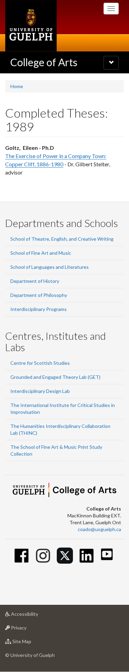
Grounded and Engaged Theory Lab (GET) (55, 377)
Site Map (32, 643)
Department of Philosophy (38, 295)
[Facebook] (21, 556)
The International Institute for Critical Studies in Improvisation (62, 408)
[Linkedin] (86, 556)
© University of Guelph (30, 655)
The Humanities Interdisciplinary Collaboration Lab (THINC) (60, 429)
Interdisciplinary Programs (38, 309)
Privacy (29, 629)
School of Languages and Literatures (49, 267)
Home (16, 86)
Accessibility (35, 616)
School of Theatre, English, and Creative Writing (62, 239)
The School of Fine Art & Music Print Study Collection (56, 450)
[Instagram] (43, 556)
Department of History (34, 281)
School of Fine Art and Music (40, 253)
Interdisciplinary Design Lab (40, 391)
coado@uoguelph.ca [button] (99, 529)
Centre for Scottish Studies (40, 363)
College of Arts (43, 62)
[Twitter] (65, 556)
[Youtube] (107, 554)
